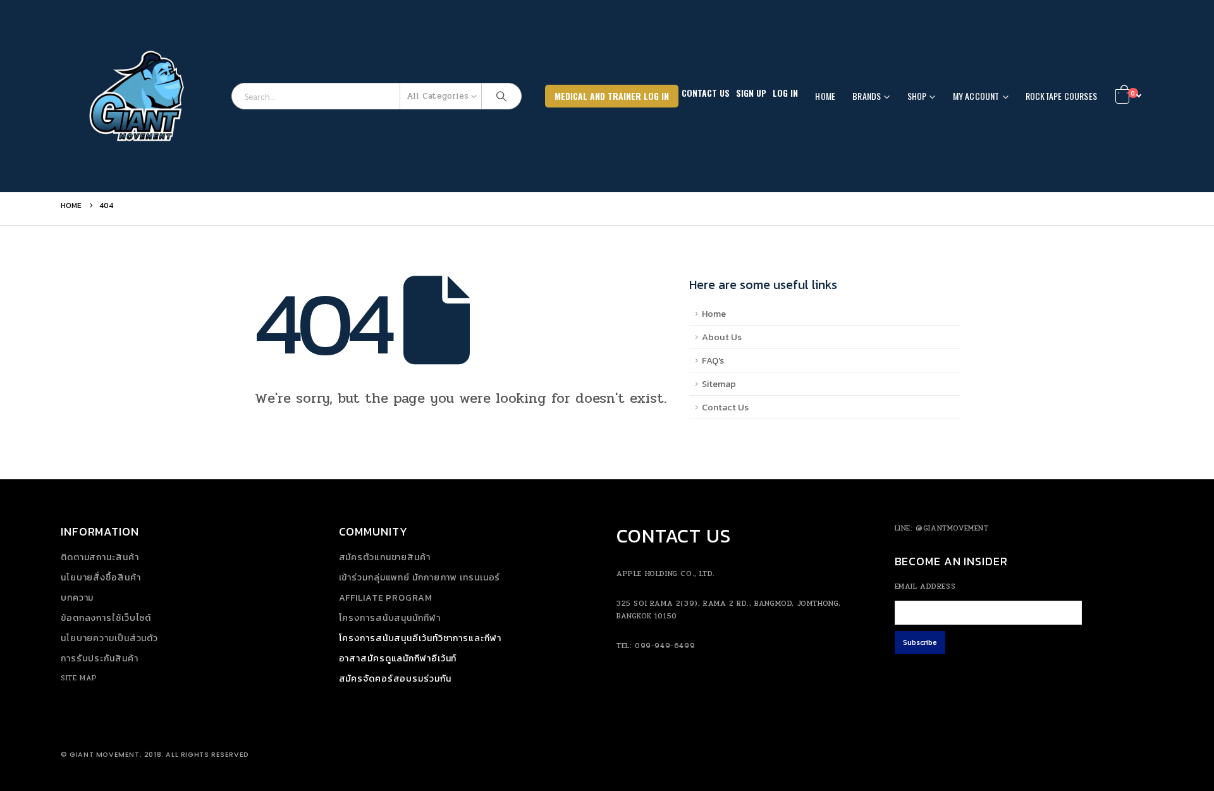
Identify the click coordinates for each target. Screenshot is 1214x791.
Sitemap (719, 384)
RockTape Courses (1061, 95)
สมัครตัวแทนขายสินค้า (385, 557)
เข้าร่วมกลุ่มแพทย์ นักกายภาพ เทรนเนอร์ (420, 577)
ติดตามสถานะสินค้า (100, 557)
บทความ (77, 597)
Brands (866, 95)
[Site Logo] (140, 96)
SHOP (917, 95)
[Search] (501, 96)
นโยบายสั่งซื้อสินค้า (101, 577)
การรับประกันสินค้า (99, 658)
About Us (722, 337)
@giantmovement (952, 528)
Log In (785, 92)
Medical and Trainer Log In (612, 95)
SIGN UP (751, 92)
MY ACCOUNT (976, 95)
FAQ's (713, 360)
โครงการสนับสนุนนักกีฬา (390, 618)
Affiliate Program (385, 597)
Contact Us (706, 92)
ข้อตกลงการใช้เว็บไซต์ (106, 618)
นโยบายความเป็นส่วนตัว (109, 638)
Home (825, 95)
